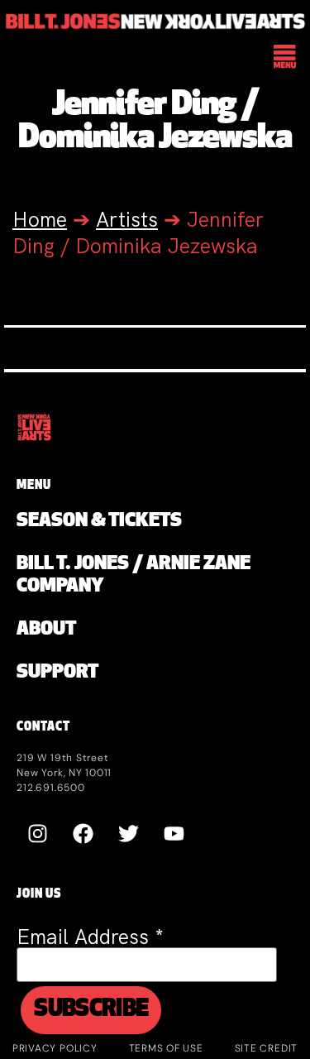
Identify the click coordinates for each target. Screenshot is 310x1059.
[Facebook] (82, 833)
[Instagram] (37, 833)
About (46, 630)
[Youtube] (173, 833)
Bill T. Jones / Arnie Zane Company (133, 576)
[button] (286, 58)
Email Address (90, 937)
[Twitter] (128, 833)
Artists (127, 219)
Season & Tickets (99, 521)
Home (39, 219)
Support (57, 673)
